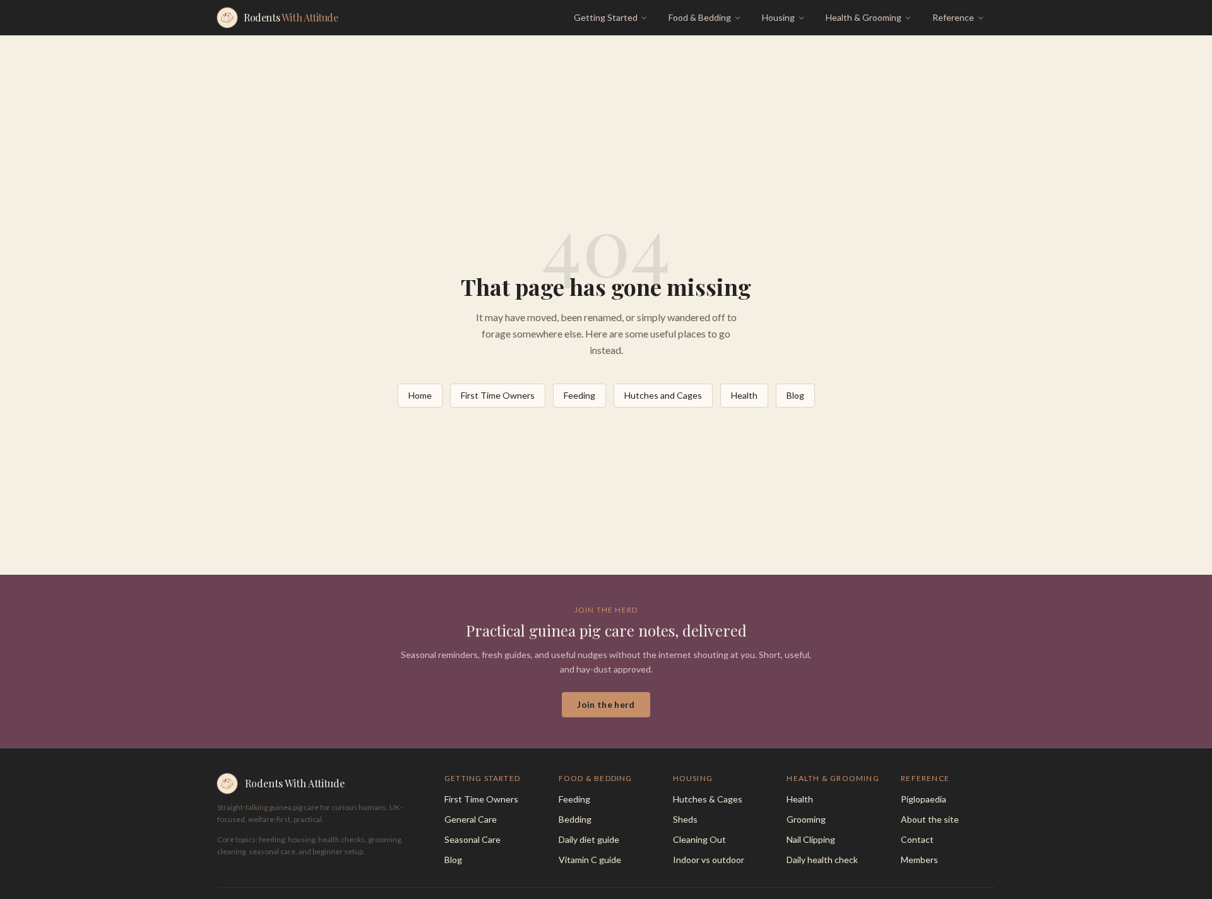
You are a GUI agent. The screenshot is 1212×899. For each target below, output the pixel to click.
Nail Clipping (811, 839)
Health (744, 395)
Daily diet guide (589, 839)
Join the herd (606, 704)
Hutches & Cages (707, 799)
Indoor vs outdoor (708, 859)
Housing (778, 17)
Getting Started (606, 17)
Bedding (575, 819)
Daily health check (822, 859)
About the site (930, 819)
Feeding (579, 395)
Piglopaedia (923, 799)
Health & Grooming (863, 17)
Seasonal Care (472, 839)
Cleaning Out (699, 839)
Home (420, 395)
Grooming (806, 819)
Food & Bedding (699, 17)
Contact (917, 839)
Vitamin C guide (590, 859)
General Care (470, 819)
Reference (953, 17)
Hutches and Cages (663, 395)
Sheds (685, 819)
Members (919, 859)
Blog (795, 395)
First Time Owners (498, 395)
